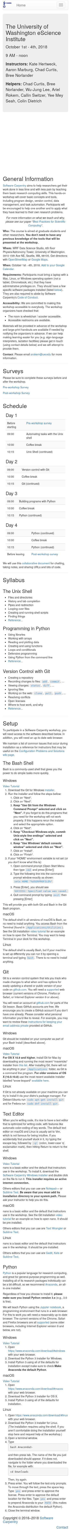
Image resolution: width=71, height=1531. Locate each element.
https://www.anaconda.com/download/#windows (36, 1351)
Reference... (15, 620)
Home (21, 4)
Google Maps (39, 259)
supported (53, 989)
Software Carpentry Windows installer (25, 1175)
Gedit (49, 1253)
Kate (56, 1253)
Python (7, 1273)
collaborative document (36, 563)
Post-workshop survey (44, 554)
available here (40, 1080)
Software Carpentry (14, 185)
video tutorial (38, 931)
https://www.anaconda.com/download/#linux (42, 1415)
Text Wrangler (54, 1228)
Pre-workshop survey (39, 423)
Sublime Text (10, 1192)
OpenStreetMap (17, 259)
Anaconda (51, 1284)
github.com (20, 989)
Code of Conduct (27, 297)
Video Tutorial (11, 786)
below (57, 290)
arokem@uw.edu (41, 354)
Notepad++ (52, 1188)
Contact (62, 1527)
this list (23, 1065)
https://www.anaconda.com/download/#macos (35, 1388)
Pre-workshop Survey (16, 387)
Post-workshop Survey (16, 393)
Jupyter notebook (50, 1307)
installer (49, 790)
